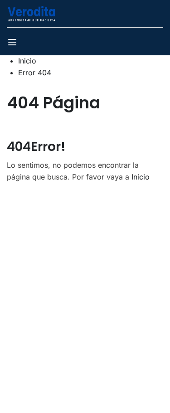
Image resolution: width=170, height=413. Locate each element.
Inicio (27, 60)
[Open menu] (13, 43)
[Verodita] (31, 12)
